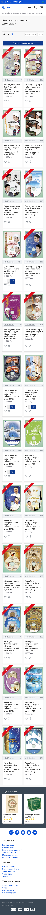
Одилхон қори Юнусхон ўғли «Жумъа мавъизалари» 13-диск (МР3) (12, 394)
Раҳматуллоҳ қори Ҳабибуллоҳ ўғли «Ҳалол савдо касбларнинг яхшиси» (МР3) (12, 334)
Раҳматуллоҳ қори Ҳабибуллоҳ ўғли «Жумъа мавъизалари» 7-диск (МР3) (33, 89)
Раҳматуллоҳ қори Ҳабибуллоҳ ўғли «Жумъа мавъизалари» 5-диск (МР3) (33, 149)
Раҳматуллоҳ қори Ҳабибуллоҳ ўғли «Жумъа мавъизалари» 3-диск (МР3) (33, 210)
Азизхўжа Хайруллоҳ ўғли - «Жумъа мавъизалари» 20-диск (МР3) (33, 706)
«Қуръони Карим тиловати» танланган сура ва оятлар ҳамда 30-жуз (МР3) (12, 585)
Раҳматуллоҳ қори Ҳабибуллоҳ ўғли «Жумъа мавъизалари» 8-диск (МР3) (12, 89)
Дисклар (16, 13)
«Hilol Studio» (9, 80)
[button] (21, 824)
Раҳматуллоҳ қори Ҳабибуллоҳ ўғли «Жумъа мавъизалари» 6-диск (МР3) (12, 149)
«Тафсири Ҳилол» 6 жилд (34, 815)
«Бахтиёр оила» (10, 815)
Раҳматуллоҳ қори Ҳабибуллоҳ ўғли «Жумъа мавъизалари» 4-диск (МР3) (12, 210)
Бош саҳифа (6, 13)
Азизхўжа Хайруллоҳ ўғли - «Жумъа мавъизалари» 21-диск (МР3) (12, 706)
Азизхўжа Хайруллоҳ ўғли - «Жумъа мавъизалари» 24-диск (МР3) (33, 585)
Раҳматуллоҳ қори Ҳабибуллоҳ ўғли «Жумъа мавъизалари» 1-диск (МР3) (33, 271)
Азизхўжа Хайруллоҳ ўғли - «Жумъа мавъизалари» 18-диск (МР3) (33, 767)
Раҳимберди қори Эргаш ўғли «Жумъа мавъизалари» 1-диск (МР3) (34, 333)
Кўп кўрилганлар (10, 792)
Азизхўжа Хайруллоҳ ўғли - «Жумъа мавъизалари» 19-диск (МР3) (12, 767)
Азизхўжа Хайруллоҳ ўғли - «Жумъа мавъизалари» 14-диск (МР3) (33, 524)
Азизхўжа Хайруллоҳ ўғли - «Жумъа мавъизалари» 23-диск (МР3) (12, 646)
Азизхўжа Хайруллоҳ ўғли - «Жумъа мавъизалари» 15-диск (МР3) (12, 524)
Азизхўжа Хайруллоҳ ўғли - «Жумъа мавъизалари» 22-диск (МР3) (33, 646)
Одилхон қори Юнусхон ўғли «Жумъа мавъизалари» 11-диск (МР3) (11, 459)
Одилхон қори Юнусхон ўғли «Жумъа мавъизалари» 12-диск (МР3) (33, 394)
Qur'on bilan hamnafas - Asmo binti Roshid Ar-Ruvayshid (11, 270)
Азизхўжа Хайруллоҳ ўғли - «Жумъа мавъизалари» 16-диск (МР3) (33, 459)
